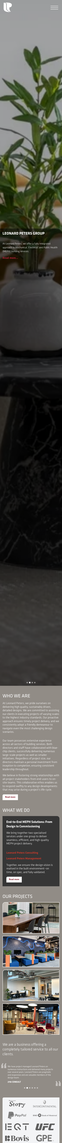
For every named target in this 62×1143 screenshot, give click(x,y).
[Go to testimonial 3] (30, 1088)
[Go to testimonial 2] (27, 1088)
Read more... (10, 258)
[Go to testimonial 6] (37, 1088)
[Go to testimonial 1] (24, 1088)
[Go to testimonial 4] (32, 1088)
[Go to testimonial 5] (34, 1088)
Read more (10, 797)
